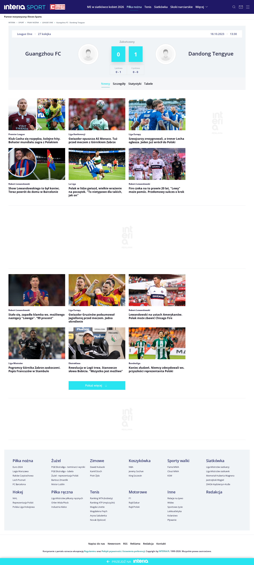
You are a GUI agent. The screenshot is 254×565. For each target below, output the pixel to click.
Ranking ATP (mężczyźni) (102, 502)
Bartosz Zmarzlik (59, 479)
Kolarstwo (172, 515)
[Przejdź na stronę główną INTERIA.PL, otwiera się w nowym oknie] (14, 7)
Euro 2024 (18, 466)
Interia (11, 22)
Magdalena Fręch (98, 511)
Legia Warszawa (21, 471)
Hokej (18, 491)
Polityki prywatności (111, 551)
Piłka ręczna (62, 491)
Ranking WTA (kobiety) (101, 498)
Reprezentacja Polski (23, 502)
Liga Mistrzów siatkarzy (217, 466)
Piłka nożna (33, 22)
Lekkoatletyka (174, 511)
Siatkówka (215, 460)
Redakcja (214, 491)
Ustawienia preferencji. (133, 551)
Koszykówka (140, 460)
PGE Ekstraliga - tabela (62, 471)
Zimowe (97, 460)
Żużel (56, 460)
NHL (15, 498)
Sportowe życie (175, 506)
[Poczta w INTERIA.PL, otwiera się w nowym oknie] (240, 7)
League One (47, 22)
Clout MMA (173, 471)
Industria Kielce (59, 506)
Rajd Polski (134, 506)
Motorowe (138, 491)
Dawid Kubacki (97, 466)
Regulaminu (90, 551)
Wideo (170, 502)
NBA (131, 466)
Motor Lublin (57, 484)
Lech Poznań (19, 479)
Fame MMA (173, 466)
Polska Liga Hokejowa (23, 506)
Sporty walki (178, 460)
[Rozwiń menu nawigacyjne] (247, 7)
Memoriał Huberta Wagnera (220, 475)
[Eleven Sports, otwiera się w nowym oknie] (57, 7)
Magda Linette (97, 506)
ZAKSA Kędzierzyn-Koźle (218, 484)
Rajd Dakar (134, 502)
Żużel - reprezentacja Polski (64, 475)
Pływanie (171, 519)
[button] (134, 7)
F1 (130, 498)
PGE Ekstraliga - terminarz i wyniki (68, 466)
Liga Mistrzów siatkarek (218, 471)
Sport (21, 22)
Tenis (94, 491)
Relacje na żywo (175, 498)
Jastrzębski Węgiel (215, 479)
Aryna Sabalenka (98, 515)
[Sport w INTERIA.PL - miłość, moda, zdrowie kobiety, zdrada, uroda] (36, 7)
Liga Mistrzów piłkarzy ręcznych (67, 498)
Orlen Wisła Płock (60, 502)
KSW (169, 475)
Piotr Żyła (95, 475)
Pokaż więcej (93, 385)
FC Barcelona (19, 484)
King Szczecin (135, 475)
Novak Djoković (98, 519)
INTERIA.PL (164, 551)
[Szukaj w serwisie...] (234, 7)
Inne (171, 491)
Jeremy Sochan (136, 471)
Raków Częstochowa (23, 475)
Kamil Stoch (96, 471)
